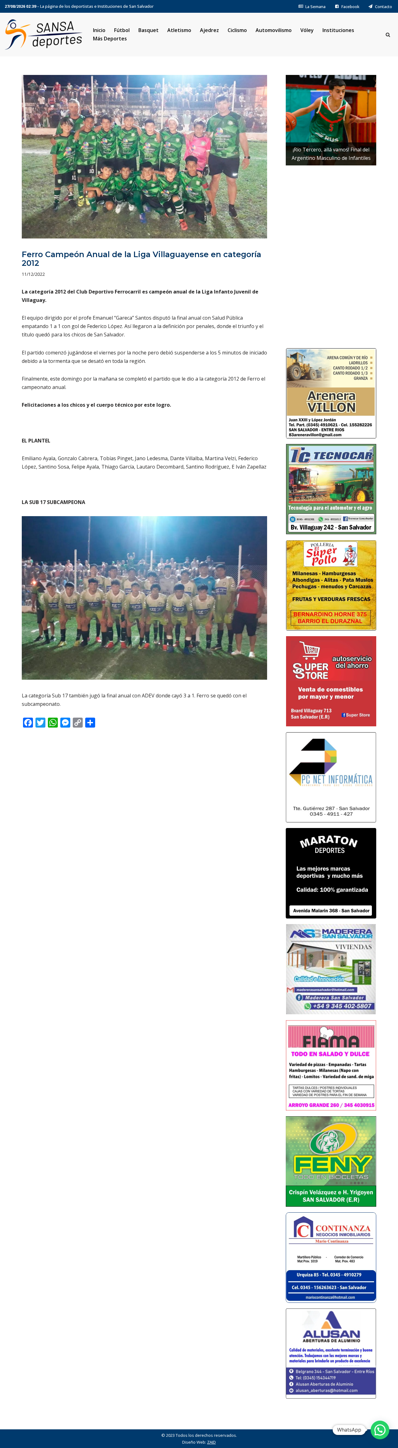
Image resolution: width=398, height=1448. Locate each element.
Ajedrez (209, 30)
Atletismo (179, 30)
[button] (380, 1430)
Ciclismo (237, 30)
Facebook (350, 6)
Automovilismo (274, 30)
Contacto (383, 6)
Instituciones (338, 30)
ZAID (211, 1442)
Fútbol (122, 30)
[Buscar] (388, 34)
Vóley (307, 30)
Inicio (99, 30)
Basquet (148, 30)
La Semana (315, 6)
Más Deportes (110, 38)
